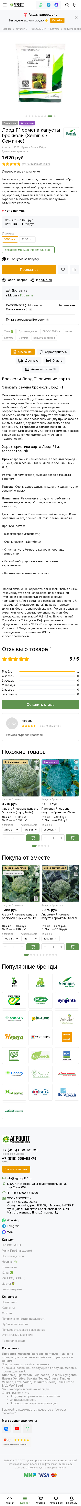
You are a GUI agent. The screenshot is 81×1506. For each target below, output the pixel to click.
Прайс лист (9, 1302)
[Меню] (5, 5)
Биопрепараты (12, 1289)
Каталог (20, 28)
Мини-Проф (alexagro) (17, 1250)
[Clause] (40, 1019)
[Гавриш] (14, 1055)
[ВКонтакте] (6, 1428)
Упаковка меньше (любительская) (28, 249)
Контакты (8, 1307)
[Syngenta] (67, 1000)
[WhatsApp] (41, 5)
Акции (68, 331)
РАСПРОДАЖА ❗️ (14, 1278)
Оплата (57, 360)
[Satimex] (14, 1111)
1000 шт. (10, 239)
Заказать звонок (16, 1169)
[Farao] (67, 1074)
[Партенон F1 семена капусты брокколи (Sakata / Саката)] (60, 777)
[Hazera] (14, 1037)
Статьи (7, 1313)
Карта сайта (66, 1464)
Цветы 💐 (8, 1283)
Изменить (27, 295)
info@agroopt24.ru (19, 1178)
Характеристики (56, 351)
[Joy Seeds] (40, 1055)
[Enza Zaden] (14, 1000)
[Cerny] (40, 1074)
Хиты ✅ (8, 331)
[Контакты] (75, 5)
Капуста (55, 28)
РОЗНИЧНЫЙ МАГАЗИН (17, 1335)
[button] (26, 116)
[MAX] (56, 5)
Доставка (32, 360)
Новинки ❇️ (9, 1261)
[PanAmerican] (14, 1092)
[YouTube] (17, 1428)
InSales (62, 1467)
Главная (7, 28)
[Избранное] (63, 269)
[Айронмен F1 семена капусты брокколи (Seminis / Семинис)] (60, 883)
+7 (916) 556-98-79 (19, 1158)
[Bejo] (14, 982)
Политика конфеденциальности (23, 1318)
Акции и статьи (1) (43, 369)
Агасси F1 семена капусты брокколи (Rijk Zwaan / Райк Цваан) (21, 916)
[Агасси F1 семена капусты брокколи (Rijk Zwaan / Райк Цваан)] (21, 883)
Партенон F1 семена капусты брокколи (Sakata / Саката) (60, 810)
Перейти (57, 20)
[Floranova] (67, 1092)
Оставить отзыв (40, 704)
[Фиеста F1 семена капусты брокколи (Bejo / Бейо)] (21, 777)
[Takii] (40, 1037)
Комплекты (9, 1267)
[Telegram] (48, 5)
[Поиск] (67, 5)
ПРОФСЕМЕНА (37, 28)
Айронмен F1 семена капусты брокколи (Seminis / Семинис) (59, 916)
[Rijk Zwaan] (40, 982)
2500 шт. (27, 239)
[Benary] (14, 1074)
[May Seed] (67, 1055)
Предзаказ (29, 270)
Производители (28, 331)
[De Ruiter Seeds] (67, 1019)
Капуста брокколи (44, 337)
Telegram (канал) (13, 1340)
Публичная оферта (15, 1324)
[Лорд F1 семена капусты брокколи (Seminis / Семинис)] (40, 73)
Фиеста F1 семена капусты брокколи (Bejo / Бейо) (20, 810)
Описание (25, 351)
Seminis (23, 337)
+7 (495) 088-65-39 (20, 1150)
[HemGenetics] (40, 1092)
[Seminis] (71, 132)
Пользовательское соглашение (23, 1329)
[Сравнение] (74, 269)
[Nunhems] (67, 1037)
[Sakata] (14, 1019)
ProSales (33, 1467)
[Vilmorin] (40, 1000)
